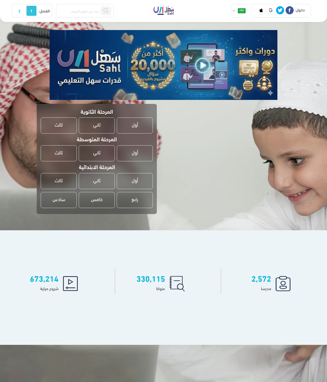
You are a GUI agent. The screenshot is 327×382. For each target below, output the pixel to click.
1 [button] (31, 11)
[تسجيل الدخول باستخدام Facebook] (290, 10)
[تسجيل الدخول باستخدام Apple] (261, 10)
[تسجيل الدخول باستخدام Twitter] (280, 10)
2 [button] (19, 11)
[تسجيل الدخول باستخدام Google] (271, 10)
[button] (239, 10)
